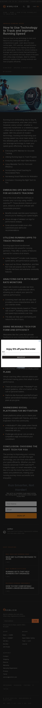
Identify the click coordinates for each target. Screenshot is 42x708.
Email (3, 351)
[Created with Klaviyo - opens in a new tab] (21, 367)
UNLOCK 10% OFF (21, 357)
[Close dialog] (40, 341)
